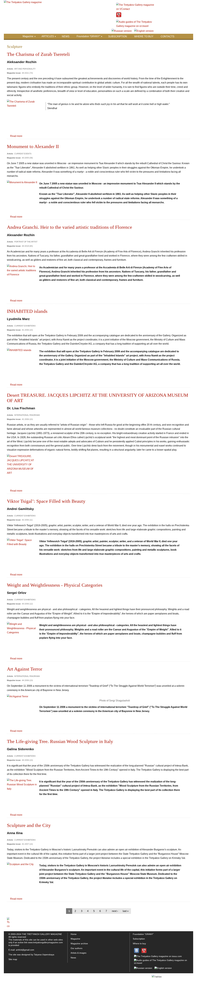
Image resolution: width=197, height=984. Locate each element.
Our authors (76, 948)
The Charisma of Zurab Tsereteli (38, 54)
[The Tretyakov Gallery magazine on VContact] (135, 9)
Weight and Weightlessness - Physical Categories (54, 585)
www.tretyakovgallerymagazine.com (45, 942)
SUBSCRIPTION (117, 36)
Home (73, 934)
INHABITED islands (27, 311)
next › (115, 911)
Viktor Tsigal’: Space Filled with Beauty (46, 501)
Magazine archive (79, 943)
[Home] (23, 2)
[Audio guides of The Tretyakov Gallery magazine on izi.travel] (135, 26)
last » (126, 911)
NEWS (65, 36)
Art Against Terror (24, 669)
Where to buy (139, 943)
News (73, 957)
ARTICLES (48, 36)
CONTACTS (167, 36)
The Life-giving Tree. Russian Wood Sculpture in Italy (60, 741)
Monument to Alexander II (33, 146)
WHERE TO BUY (143, 36)
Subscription (139, 939)
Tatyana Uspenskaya (44, 954)
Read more (16, 136)
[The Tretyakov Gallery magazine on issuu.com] (158, 956)
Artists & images (78, 953)
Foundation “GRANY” (88, 36)
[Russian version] (121, 31)
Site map (12, 959)
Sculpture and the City (29, 825)
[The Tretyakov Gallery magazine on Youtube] (119, 16)
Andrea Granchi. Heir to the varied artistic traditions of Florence (69, 227)
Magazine (28, 36)
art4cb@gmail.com (25, 950)
